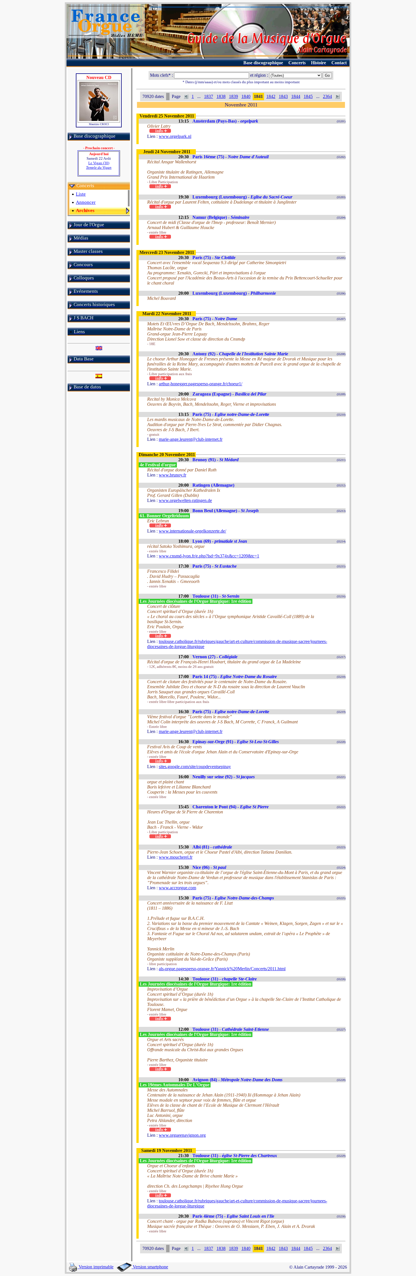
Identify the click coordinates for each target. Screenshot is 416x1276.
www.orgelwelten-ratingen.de (185, 500)
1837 (208, 96)
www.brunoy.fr (172, 475)
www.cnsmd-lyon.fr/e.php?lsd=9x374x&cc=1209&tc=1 (209, 555)
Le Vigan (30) (98, 165)
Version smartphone (150, 1266)
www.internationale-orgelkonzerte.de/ (192, 531)
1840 (245, 96)
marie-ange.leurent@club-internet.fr (190, 439)
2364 (327, 96)
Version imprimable (95, 1266)
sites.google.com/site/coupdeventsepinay (195, 766)
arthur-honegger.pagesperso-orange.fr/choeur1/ (200, 383)
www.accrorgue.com (177, 887)
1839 (233, 96)
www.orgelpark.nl (175, 136)
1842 (270, 96)
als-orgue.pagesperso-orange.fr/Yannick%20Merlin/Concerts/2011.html (222, 968)
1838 (221, 96)
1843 (283, 96)
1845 (308, 96)
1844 (295, 96)
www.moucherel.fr (175, 857)
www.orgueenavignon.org (182, 1135)
